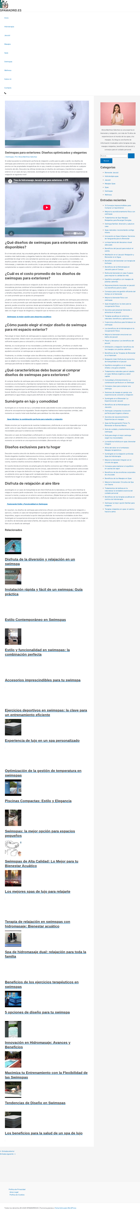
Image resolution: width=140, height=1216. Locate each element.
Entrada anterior (7, 1151)
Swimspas (8, 62)
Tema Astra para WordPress (65, 1208)
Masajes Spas (110, 184)
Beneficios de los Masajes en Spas (118, 478)
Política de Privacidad (17, 1189)
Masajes (7, 44)
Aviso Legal (14, 1192)
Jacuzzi (7, 35)
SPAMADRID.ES (10, 10)
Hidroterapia (9, 27)
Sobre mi (7, 79)
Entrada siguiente (8, 1154)
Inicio (6, 18)
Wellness (7, 70)
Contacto (7, 88)
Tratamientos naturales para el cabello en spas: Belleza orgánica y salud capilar (119, 373)
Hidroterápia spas (111, 176)
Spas (6, 53)
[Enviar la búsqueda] (131, 155)
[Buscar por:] (117, 156)
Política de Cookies (17, 1195)
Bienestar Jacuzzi (111, 172)
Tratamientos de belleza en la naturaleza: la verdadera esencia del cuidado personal (119, 490)
